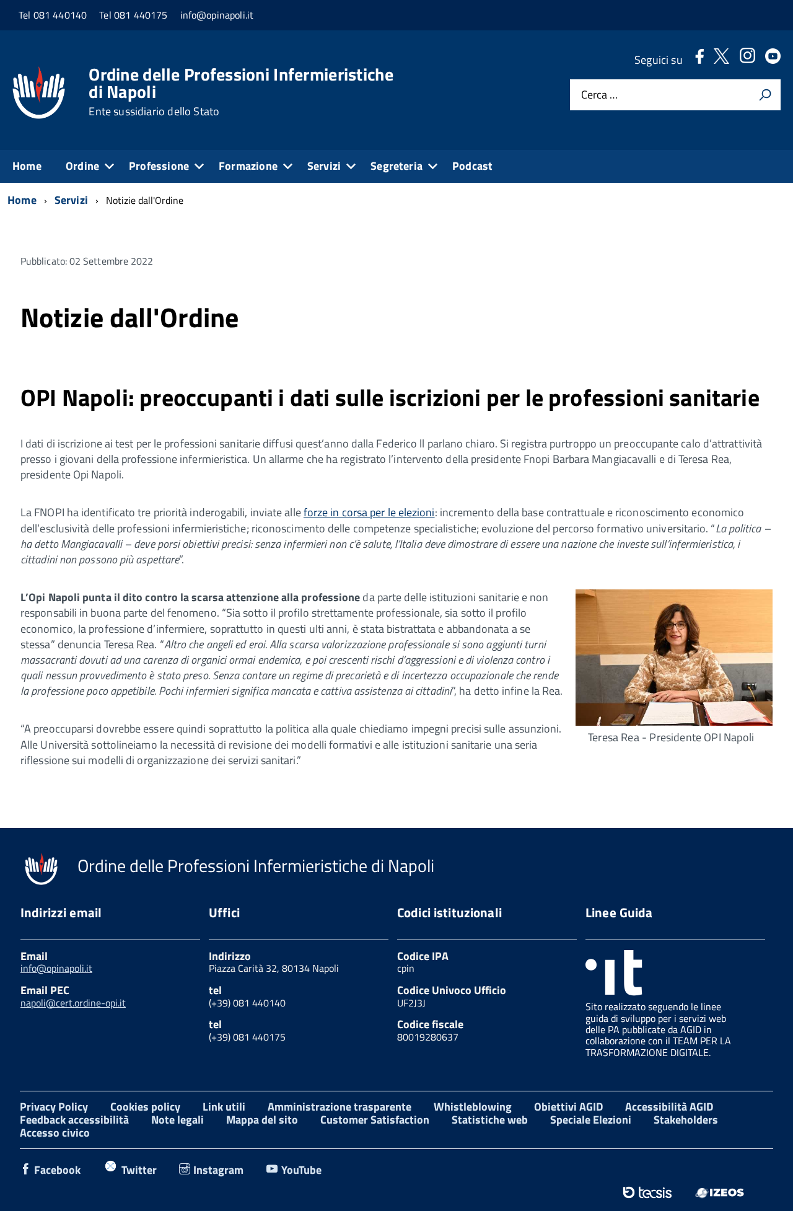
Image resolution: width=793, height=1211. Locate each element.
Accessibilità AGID (669, 1106)
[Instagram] (747, 59)
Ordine (82, 165)
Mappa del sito (262, 1119)
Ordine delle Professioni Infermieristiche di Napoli (241, 92)
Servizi (324, 165)
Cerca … (599, 95)
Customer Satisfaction (374, 1119)
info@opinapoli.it (56, 968)
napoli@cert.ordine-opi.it (73, 1002)
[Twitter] (721, 59)
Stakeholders (686, 1119)
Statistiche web (490, 1119)
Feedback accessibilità (74, 1119)
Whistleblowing (473, 1106)
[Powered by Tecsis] (647, 1192)
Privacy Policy (54, 1106)
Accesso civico (55, 1132)
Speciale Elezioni (590, 1119)
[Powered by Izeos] (719, 1192)
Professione (159, 165)
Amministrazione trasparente (339, 1106)
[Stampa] (765, 94)
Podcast (472, 165)
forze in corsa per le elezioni (369, 512)
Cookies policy (145, 1106)
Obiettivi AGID (568, 1106)
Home (27, 165)
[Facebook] (699, 59)
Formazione (248, 165)
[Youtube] (773, 59)
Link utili (224, 1106)
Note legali (177, 1119)
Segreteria (396, 165)
